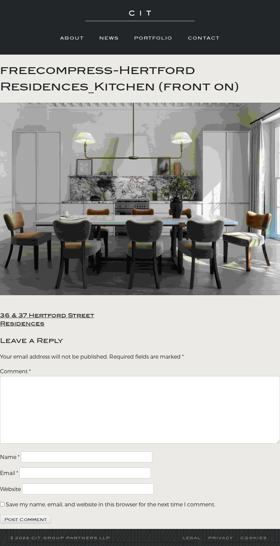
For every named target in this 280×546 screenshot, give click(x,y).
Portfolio (153, 38)
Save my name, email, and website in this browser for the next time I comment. (110, 504)
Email (9, 473)
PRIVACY (220, 538)
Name (9, 457)
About (72, 38)
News (109, 38)
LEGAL (192, 538)
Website (10, 489)
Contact (204, 38)
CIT (140, 15)
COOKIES (253, 538)
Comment (15, 371)
